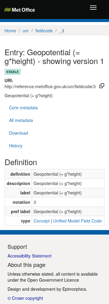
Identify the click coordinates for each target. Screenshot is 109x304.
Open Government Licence (53, 280)
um (26, 30)
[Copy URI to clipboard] (101, 86)
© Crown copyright (25, 298)
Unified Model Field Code (77, 221)
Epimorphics (74, 289)
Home (10, 30)
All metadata (21, 120)
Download (18, 133)
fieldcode (44, 30)
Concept (42, 221)
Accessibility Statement (29, 256)
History (15, 145)
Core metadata (23, 107)
